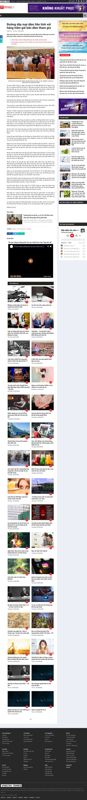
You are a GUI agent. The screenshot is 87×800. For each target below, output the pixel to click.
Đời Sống (26, 749)
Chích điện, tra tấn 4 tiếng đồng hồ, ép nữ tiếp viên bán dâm (29, 40)
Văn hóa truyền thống (71, 759)
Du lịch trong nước (6, 769)
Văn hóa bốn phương (71, 757)
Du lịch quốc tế (5, 767)
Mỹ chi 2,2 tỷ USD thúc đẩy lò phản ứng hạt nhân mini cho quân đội (79, 167)
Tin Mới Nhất (64, 118)
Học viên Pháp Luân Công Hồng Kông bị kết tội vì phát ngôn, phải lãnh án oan (42, 443)
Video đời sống (48, 773)
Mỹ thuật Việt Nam (70, 751)
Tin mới (68, 767)
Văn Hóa (68, 749)
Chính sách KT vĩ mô (71, 741)
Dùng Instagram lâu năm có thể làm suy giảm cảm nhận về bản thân (42, 579)
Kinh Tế (68, 733)
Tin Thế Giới (26, 733)
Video (46, 765)
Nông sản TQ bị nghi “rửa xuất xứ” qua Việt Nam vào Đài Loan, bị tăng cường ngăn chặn (78, 194)
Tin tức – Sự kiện (70, 755)
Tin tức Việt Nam (6, 733)
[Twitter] (78, 1)
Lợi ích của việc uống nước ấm (41, 305)
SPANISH (23, 1)
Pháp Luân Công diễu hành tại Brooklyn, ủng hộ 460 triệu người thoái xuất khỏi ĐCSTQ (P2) (78, 185)
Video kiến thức (48, 771)
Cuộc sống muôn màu (29, 751)
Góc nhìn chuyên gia (71, 735)
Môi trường (4, 737)
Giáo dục (4, 735)
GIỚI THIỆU (72, 1)
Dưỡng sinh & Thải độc (7, 753)
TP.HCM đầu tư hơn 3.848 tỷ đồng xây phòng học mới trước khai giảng (78, 124)
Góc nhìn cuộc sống (28, 767)
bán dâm (14, 229)
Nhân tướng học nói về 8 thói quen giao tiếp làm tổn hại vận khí (18, 415)
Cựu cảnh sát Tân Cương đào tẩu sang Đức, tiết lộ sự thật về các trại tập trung (18, 471)
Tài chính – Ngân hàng (71, 745)
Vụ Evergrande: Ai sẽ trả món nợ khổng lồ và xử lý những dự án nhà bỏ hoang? (18, 525)
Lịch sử (46, 739)
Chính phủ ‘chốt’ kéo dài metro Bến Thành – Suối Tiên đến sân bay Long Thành (79, 133)
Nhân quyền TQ (48, 741)
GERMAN (28, 1)
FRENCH (33, 1)
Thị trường (68, 743)
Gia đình (26, 755)
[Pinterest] (81, 1)
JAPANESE (38, 1)
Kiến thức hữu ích (28, 759)
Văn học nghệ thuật (70, 761)
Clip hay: (10, 238)
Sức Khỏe (4, 749)
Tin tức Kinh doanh (70, 737)
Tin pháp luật (5, 739)
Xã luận (25, 769)
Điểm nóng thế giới (28, 735)
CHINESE (18, 1)
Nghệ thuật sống (70, 753)
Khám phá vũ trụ (49, 761)
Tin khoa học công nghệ (50, 759)
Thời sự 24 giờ (5, 743)
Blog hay (26, 765)
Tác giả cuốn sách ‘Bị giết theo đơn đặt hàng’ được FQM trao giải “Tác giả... (18, 387)
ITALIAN (44, 1)
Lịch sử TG (26, 737)
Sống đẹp (26, 761)
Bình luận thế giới (28, 741)
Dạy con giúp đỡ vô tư (39, 710)
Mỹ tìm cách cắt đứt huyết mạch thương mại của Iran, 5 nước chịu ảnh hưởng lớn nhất (72, 93)
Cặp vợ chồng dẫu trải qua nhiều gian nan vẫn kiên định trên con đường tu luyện (18, 333)
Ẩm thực (4, 775)
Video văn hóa (48, 769)
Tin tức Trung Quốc (49, 735)
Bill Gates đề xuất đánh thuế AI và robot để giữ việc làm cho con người (79, 175)
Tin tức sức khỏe (6, 755)
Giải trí (25, 757)
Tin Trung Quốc (48, 733)
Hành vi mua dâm (21, 229)
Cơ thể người (48, 751)
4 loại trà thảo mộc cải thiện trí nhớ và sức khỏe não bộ (78, 149)
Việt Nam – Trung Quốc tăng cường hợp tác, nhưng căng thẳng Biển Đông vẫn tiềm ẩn (43, 333)
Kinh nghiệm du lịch (7, 771)
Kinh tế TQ (47, 737)
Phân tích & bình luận (7, 741)
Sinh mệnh (47, 757)
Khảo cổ (47, 753)
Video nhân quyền (49, 775)
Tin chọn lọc (13, 283)
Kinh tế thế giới (69, 739)
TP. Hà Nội (28, 229)
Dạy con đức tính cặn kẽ (39, 551)
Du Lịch (4, 765)
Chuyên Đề (69, 765)
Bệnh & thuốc (5, 751)
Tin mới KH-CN (48, 749)
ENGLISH (13, 1)
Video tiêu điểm (48, 767)
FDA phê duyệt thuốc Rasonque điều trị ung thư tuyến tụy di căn (78, 158)
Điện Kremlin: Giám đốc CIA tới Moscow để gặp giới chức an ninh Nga (78, 142)
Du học (25, 753)
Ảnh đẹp (4, 773)
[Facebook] (76, 1)
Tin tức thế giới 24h (28, 739)
